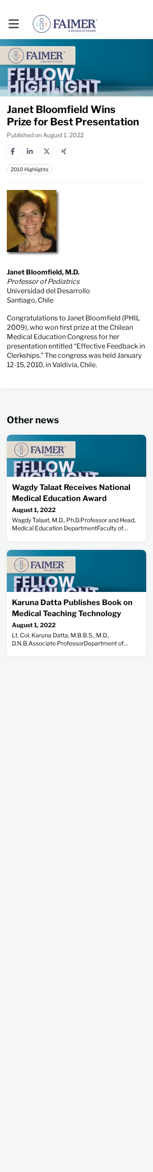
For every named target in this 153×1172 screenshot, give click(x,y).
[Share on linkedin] (30, 151)
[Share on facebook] (13, 151)
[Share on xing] (64, 151)
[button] (13, 23)
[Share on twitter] (47, 151)
